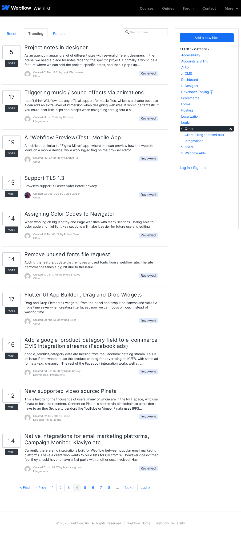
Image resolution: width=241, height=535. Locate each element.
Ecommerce (190, 98)
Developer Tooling (195, 92)
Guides (168, 8)
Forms (185, 104)
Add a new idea (207, 38)
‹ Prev (41, 487)
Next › (130, 487)
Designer (191, 86)
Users (188, 147)
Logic (185, 122)
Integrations (194, 141)
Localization (190, 116)
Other (208, 128)
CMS (188, 73)
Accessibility (190, 55)
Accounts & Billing (195, 61)
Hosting (187, 110)
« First (25, 487)
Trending (35, 33)
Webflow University (170, 523)
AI (183, 67)
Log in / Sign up (193, 167)
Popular (59, 33)
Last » (145, 487)
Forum (188, 8)
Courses (146, 8)
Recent (13, 33)
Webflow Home (138, 523)
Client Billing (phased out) (204, 135)
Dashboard (189, 80)
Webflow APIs (195, 153)
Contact (209, 8)
